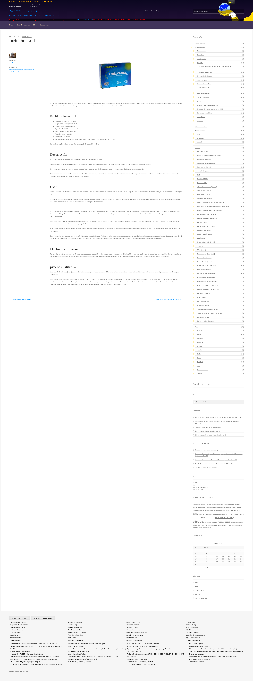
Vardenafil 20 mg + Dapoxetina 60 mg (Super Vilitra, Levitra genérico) (33, 659)
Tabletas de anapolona (75, 640)
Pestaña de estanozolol (134, 640)
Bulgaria (200, 342)
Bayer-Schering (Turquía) (205, 321)
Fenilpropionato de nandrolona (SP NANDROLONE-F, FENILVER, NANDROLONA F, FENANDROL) (155, 655)
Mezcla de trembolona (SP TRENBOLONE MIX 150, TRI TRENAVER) (33, 644)
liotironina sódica (210, 517)
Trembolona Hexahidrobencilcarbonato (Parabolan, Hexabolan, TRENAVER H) (216, 651)
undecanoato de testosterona (228, 525)
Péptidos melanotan (193, 630)
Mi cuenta (198, 594)
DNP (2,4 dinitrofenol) (76, 646)
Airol (194, 504)
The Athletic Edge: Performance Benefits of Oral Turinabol (214, 464)
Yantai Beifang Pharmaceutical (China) (209, 313)
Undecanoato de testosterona (136, 632)
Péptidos (200, 63)
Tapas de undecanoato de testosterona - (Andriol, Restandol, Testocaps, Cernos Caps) (97, 649)
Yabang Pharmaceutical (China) (207, 309)
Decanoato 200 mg (192, 632)
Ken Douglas (199, 421)
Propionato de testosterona (19, 625)
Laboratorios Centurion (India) (207, 218)
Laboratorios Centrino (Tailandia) (208, 289)
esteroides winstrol (132, 625)
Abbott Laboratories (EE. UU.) (207, 187)
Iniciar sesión (149, 11)
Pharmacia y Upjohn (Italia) (206, 254)
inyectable (233, 514)
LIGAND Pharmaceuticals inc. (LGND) (209, 155)
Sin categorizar (200, 44)
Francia (199, 346)
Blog (36, 1)
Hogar (12, 1)
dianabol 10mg (191, 625)
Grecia (199, 350)
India (199, 354)
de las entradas (199, 485)
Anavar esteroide (15, 637)
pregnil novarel (15, 635)
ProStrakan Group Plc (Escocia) (207, 285)
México (199, 330)
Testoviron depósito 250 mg (77, 632)
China (199, 334)
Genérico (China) (202, 151)
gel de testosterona (212, 525)
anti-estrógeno (233, 504)
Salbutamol (214, 522)
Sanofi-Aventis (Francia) (205, 262)
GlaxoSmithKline (204, 514)
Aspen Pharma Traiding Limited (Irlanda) (210, 202)
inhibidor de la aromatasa (199, 507)
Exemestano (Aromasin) (197, 654)
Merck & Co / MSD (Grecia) (206, 242)
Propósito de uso (200, 47)
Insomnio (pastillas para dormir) (207, 105)
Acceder (195, 482)
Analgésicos (201, 117)
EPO (212, 510)
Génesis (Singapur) (203, 171)
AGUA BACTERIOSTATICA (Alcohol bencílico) (143, 644)
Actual (199, 142)
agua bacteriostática (193, 637)
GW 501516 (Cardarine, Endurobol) (80, 662)
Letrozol (199, 517)
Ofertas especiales (201, 127)
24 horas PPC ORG (23, 11)
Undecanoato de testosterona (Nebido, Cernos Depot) (86, 644)
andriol (218, 504)
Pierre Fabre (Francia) (204, 258)
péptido (198, 521)
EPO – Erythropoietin (214, 427)
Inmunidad (200, 55)
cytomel (200, 510)
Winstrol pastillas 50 (193, 627)
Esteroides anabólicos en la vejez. (167, 299)
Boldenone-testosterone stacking (206, 450)
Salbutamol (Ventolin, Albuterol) (215, 435)
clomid (234, 507)
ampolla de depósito (75, 622)
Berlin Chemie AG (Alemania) (206, 214)
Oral (198, 134)
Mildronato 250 (131, 637)
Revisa (197, 586)
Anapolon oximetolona (75, 635)
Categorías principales (20, 618)
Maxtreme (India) (203, 305)
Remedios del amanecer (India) (207, 281)
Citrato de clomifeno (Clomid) (199, 646)
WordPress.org (198, 489)
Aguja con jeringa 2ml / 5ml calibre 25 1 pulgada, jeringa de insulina (149, 649)
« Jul (206, 568)
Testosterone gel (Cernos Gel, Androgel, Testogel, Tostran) (221, 417)
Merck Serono (201, 297)
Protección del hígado (204, 76)
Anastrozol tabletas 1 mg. (76, 630)
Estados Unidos (202, 370)
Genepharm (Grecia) (204, 293)
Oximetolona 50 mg (133, 630)
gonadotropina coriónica (134, 635)
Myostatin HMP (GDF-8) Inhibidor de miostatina (26, 654)
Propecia (205, 522)
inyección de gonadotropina (195, 635)
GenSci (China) (202, 222)
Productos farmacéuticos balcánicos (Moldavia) (213, 206)
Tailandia (200, 373)
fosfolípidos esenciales (219, 510)
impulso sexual (224, 522)
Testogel (195, 525)
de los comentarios (200, 487)
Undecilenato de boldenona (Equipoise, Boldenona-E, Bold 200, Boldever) (34, 656)
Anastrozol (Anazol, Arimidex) (137, 659)
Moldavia (200, 362)
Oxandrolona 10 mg (133, 622)
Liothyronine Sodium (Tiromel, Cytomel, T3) (141, 664)
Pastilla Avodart (15, 640)
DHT (203, 510)
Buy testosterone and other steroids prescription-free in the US (216, 460)
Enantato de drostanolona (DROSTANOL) (82, 659)
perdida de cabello (216, 514)
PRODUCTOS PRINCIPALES (43, 618)
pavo (198, 366)
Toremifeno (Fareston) (196, 662)
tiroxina (240, 525)
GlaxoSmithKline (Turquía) (206, 226)
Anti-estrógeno (202, 80)
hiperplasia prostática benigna (217, 507)
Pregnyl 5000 (190, 622)
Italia (199, 358)
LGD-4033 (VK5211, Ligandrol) (200, 659)
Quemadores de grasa (204, 72)
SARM (199, 101)
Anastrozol (213, 504)
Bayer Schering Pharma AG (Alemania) (209, 210)
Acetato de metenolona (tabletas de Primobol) (142, 646)
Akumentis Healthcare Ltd (206, 163)
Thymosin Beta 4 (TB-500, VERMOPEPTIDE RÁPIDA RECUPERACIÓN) (93, 656)
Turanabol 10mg (132, 627)
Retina (209, 522)
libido (203, 517)
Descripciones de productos (18, 69)
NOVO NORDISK (202, 179)
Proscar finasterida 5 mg (18, 622)
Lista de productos (24, 1)
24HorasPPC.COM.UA (85, 20)
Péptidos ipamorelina (193, 640)
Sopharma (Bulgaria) (204, 269)
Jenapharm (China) (203, 317)
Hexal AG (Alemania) (204, 230)
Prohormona (201, 51)
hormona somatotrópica (237, 522)
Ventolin (200, 527)
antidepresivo (201, 59)
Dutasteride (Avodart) (212, 431)
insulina (240, 514)
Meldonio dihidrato (16, 630)
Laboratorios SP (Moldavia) (206, 273)
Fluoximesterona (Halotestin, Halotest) (140, 662)
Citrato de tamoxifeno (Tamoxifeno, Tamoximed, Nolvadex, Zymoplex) (213, 649)
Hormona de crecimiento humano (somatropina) (215, 66)
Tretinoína (195, 527)
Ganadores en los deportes (22, 299)
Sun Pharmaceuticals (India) (206, 277)
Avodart (208, 507)
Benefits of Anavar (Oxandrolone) (206, 468)
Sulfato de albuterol (200, 504)
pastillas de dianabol (75, 627)
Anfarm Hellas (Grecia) (204, 198)
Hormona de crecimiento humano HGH (210, 109)
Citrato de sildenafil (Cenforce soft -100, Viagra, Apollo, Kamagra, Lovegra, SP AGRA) (36, 647)
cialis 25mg (72, 637)
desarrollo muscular (224, 517)
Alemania (200, 338)
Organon (200, 246)
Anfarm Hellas (223, 504)
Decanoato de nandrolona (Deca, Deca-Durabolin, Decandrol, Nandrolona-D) (36, 664)
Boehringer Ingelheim (204, 159)
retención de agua (207, 527)
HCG (223, 514)
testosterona (202, 525)
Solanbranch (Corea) (204, 167)
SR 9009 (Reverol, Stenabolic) (20, 651)
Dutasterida (208, 510)
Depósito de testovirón (17, 627)
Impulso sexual (204, 87)
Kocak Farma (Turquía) (204, 234)
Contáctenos (46, 1)
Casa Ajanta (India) (203, 194)
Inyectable (200, 138)
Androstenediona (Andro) (77, 654)
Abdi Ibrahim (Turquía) (204, 190)
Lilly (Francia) (201, 238)
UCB (198, 175)
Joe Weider (12, 63)
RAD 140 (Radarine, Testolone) (78, 651)
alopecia (208, 504)
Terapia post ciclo (203, 97)
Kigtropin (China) (203, 301)
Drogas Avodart (15, 632)
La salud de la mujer (203, 93)
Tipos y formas (200, 131)
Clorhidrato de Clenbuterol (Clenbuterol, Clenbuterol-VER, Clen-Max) (212, 656)
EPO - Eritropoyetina (196, 644)
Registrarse (159, 11)
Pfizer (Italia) (201, 250)
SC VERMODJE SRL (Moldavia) (207, 266)
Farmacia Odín (202, 183)
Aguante (200, 121)
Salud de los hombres (204, 84)
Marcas (197, 148)
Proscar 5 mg (72, 625)
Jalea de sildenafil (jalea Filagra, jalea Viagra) (25, 662)
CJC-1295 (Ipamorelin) (134, 651)
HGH (227, 514)
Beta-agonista (229, 507)
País (196, 327)
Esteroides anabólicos (204, 113)
